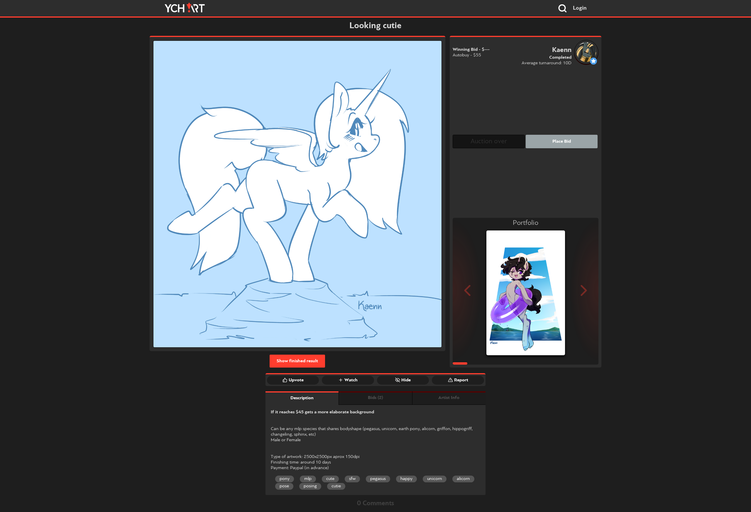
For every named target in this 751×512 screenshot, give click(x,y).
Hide (406, 380)
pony (285, 478)
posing (310, 486)
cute (330, 478)
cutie (336, 486)
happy (406, 478)
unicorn (434, 478)
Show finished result (297, 361)
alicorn (463, 478)
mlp (308, 478)
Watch (351, 380)
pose (284, 486)
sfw (352, 478)
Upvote (296, 380)
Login (580, 8)
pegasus (378, 478)
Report (461, 380)
